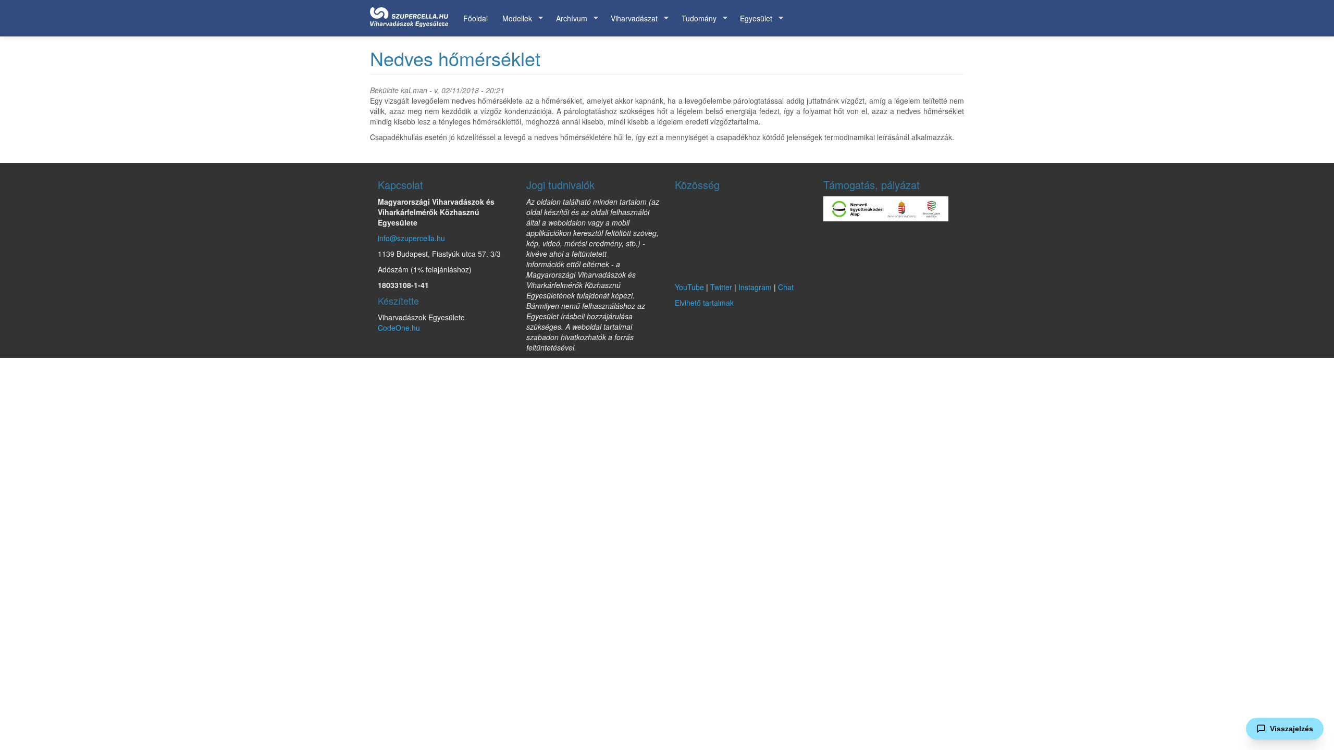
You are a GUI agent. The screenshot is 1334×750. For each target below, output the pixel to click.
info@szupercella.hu (411, 238)
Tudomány (695, 18)
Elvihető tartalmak (704, 302)
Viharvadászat (630, 18)
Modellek (513, 18)
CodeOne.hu (399, 327)
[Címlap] (413, 15)
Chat (786, 287)
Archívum (568, 18)
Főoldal (475, 18)
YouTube (689, 287)
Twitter (721, 287)
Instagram (755, 287)
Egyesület (752, 18)
